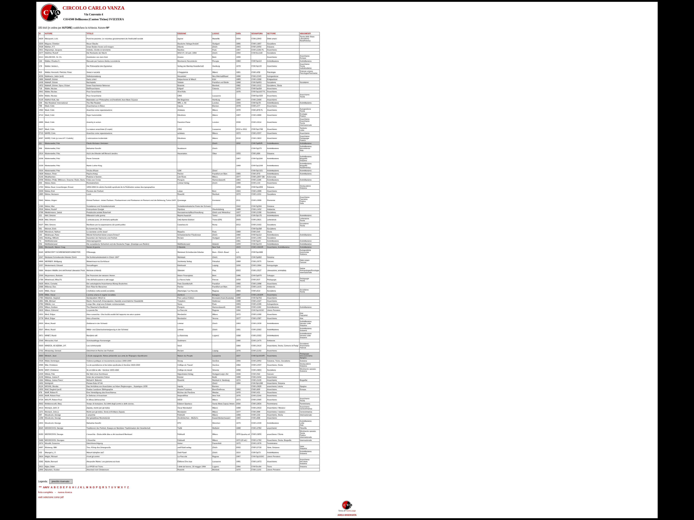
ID (40, 34)
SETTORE (271, 34)
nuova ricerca (65, 492)
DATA (238, 34)
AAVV (46, 487)
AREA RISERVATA (347, 515)
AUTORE (48, 34)
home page (351, 511)
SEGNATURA (257, 34)
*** (40, 487)
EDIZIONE (181, 34)
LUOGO (215, 34)
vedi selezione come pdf (51, 497)
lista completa (45, 492)
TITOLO (90, 34)
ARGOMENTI (305, 34)
